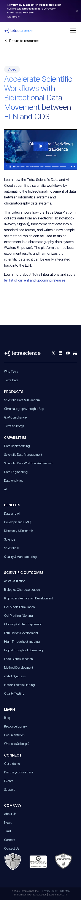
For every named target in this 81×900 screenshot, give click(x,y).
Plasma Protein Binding (19, 685)
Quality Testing (14, 693)
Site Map (65, 890)
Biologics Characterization (22, 589)
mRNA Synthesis (14, 676)
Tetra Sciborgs (14, 426)
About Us (10, 814)
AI (5, 489)
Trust (7, 831)
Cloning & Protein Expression (23, 624)
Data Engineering (16, 472)
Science (9, 539)
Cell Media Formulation (19, 607)
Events (8, 781)
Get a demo (12, 763)
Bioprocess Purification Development (28, 598)
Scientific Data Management (23, 454)
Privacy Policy (49, 890)
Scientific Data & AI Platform (22, 400)
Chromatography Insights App (24, 409)
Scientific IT (12, 548)
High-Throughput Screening (23, 650)
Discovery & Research (18, 531)
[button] (72, 30)
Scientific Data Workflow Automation (28, 463)
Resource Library (15, 726)
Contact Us (11, 848)
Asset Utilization (14, 581)
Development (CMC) (17, 522)
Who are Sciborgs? (16, 743)
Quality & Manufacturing (20, 557)
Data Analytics (13, 480)
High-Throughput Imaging (22, 641)
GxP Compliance (15, 417)
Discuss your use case (18, 772)
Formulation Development (21, 633)
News (8, 822)
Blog (7, 718)
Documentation (14, 735)
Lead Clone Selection (18, 659)
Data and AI (12, 513)
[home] (19, 31)
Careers (9, 840)
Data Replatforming (17, 446)
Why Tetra (11, 371)
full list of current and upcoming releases (34, 280)
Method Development (18, 667)
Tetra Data (11, 380)
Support (9, 789)
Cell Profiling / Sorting (18, 615)
